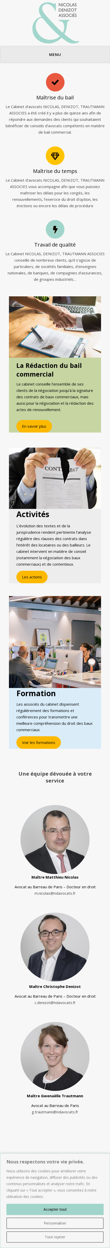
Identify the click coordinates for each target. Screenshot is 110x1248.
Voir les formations (38, 742)
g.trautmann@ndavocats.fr (55, 1111)
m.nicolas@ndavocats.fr (55, 893)
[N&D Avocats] (55, 23)
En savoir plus (34, 426)
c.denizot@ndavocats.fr (55, 1002)
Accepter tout (55, 1209)
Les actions (32, 576)
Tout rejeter (55, 1236)
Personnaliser (55, 1223)
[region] (55, 1200)
